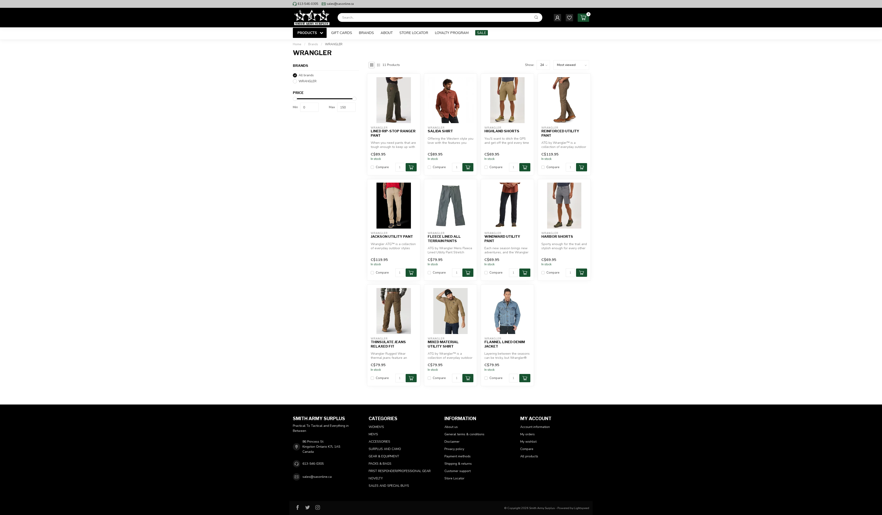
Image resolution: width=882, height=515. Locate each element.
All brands (306, 75)
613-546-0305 (308, 4)
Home (297, 44)
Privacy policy (454, 449)
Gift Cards (341, 32)
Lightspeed (581, 508)
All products (529, 456)
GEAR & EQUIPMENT (384, 456)
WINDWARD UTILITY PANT (502, 239)
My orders (527, 434)
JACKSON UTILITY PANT (392, 237)
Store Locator (413, 32)
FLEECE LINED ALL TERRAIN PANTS (444, 239)
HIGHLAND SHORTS (501, 131)
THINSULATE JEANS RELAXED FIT (388, 344)
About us (451, 427)
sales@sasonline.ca (340, 4)
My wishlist (528, 441)
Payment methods (457, 456)
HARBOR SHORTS (557, 237)
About (387, 32)
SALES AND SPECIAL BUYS (389, 486)
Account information (535, 427)
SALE (481, 32)
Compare (382, 167)
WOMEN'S (376, 427)
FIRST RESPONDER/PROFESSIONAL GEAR (400, 471)
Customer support (457, 471)
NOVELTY (376, 478)
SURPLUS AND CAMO (385, 449)
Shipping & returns (458, 463)
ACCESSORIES (379, 441)
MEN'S (373, 434)
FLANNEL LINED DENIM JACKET (504, 344)
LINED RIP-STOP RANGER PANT (393, 133)
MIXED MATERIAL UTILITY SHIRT (443, 344)
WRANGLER (333, 44)
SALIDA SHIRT (440, 131)
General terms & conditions (464, 434)
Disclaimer (452, 441)
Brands (366, 32)
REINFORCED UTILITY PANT (560, 133)
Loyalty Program (452, 32)
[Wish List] (569, 17)
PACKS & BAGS (380, 463)
